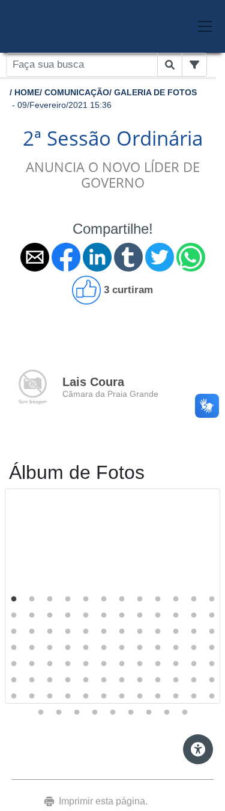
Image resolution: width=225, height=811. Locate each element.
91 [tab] (149, 713)
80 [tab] (140, 697)
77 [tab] (86, 697)
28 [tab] (68, 632)
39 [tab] (50, 648)
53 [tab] (86, 664)
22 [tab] (176, 616)
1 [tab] (14, 599)
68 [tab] (140, 680)
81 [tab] (158, 697)
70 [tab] (176, 680)
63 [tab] (50, 680)
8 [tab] (140, 599)
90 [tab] (131, 713)
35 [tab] (194, 632)
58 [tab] (176, 664)
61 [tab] (14, 680)
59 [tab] (194, 664)
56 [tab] (140, 664)
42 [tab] (104, 648)
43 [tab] (122, 648)
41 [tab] (86, 648)
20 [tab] (140, 616)
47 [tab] (194, 648)
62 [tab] (32, 680)
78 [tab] (104, 697)
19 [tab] (122, 616)
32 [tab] (140, 632)
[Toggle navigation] (205, 26)
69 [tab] (158, 680)
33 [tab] (158, 632)
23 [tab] (194, 616)
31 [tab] (122, 632)
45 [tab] (158, 648)
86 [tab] (59, 713)
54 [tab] (104, 664)
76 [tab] (68, 697)
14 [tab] (32, 616)
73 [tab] (14, 697)
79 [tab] (122, 697)
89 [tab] (113, 713)
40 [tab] (68, 648)
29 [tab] (86, 632)
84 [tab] (212, 697)
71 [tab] (194, 680)
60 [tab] (212, 664)
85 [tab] (41, 713)
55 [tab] (122, 664)
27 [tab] (50, 632)
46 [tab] (176, 648)
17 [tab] (86, 616)
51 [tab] (50, 664)
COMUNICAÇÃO (76, 92)
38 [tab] (32, 648)
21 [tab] (158, 616)
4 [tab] (68, 599)
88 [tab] (95, 713)
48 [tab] (212, 648)
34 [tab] (176, 632)
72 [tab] (212, 680)
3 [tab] (50, 599)
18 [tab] (104, 616)
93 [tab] (185, 713)
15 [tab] (50, 616)
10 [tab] (176, 599)
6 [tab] (104, 599)
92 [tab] (167, 713)
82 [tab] (176, 697)
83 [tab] (194, 697)
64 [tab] (68, 680)
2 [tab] (32, 599)
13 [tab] (14, 616)
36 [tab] (212, 632)
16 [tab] (68, 616)
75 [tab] (50, 697)
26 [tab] (32, 632)
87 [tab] (77, 713)
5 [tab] (86, 599)
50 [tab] (32, 664)
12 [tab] (212, 599)
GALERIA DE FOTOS (155, 92)
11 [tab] (194, 599)
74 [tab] (32, 697)
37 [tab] (14, 648)
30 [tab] (104, 632)
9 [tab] (158, 599)
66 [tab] (104, 680)
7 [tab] (122, 599)
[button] (34, 257)
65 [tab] (86, 680)
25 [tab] (14, 632)
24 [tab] (212, 616)
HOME (27, 92)
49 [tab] (14, 664)
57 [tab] (158, 664)
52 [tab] (68, 664)
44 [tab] (140, 648)
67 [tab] (122, 680)
